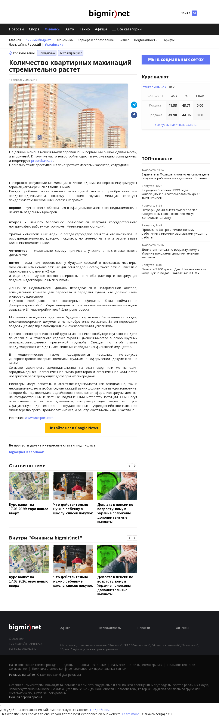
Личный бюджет (38, 40)
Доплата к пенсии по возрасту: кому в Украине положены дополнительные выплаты (115, 513)
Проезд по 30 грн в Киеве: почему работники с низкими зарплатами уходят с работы (174, 233)
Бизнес (123, 40)
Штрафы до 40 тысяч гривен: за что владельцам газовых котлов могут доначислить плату (169, 214)
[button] (129, 465)
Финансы (52, 29)
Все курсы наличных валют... (175, 125)
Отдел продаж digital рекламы (59, 675)
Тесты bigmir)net (71, 53)
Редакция (68, 665)
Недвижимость (145, 40)
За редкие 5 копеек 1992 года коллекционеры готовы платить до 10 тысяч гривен (171, 194)
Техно (84, 29)
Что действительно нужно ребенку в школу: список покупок (73, 508)
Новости (16, 29)
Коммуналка (47, 53)
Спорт (34, 29)
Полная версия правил (25, 697)
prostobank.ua (41, 160)
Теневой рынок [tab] (154, 87)
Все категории (129, 29)
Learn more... (131, 714)
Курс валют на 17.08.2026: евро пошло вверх (28, 508)
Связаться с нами (93, 665)
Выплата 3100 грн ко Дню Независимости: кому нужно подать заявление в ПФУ (174, 271)
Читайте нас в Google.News (73, 427)
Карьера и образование (95, 40)
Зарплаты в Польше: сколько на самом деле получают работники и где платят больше (175, 176)
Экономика (64, 40)
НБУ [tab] (171, 87)
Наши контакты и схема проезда (32, 665)
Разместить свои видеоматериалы (136, 665)
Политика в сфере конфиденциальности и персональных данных (79, 669)
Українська (54, 44)
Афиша (101, 29)
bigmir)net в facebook (26, 452)
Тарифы (168, 40)
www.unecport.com (38, 417)
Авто (69, 29)
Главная (15, 40)
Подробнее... (100, 709)
